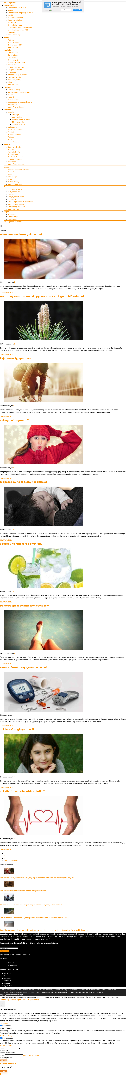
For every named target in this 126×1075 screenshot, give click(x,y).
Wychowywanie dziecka (21, 119)
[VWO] (52, 10)
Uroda (6, 167)
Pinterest (7, 981)
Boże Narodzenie (14, 147)
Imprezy (11, 149)
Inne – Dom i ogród (15, 35)
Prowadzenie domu (15, 17)
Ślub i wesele (13, 154)
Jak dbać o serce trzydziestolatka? (22, 791)
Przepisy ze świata (15, 70)
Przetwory (12, 72)
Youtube (7, 983)
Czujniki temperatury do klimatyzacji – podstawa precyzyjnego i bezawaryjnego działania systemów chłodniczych (44, 930)
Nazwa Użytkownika (7, 1053)
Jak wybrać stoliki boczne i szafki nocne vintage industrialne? (23, 891)
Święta (7, 144)
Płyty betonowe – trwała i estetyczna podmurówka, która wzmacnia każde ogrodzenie (33, 918)
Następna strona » (11, 861)
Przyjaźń (11, 132)
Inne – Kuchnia (13, 84)
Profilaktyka (12, 199)
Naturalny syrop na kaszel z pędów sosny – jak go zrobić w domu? (42, 296)
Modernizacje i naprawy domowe (20, 13)
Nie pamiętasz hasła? (31, 1055)
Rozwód (11, 139)
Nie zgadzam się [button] (33, 1000)
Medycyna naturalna (16, 197)
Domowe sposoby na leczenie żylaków (24, 605)
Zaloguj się (4, 1060)
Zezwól (77, 10)
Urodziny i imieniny (15, 159)
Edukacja (15, 114)
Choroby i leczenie (15, 189)
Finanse (7, 87)
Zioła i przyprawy (14, 80)
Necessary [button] (4, 1023)
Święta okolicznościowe (17, 157)
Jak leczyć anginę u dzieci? (17, 729)
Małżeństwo (12, 127)
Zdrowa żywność (14, 77)
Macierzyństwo (18, 117)
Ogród (10, 15)
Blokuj (66, 10)
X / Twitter (8, 986)
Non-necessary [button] (6, 1035)
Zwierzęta (11, 32)
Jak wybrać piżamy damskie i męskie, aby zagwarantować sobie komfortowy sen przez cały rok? (37, 878)
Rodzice (11, 137)
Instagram (8, 978)
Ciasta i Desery (13, 52)
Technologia (12, 219)
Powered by (47, 10)
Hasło (2, 1055)
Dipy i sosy (12, 57)
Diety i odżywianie (14, 192)
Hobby (6, 37)
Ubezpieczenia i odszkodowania (20, 102)
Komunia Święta (14, 152)
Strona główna (10, 3)
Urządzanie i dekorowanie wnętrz (20, 27)
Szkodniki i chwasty (15, 25)
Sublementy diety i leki (16, 206)
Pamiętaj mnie (7, 1058)
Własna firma (13, 104)
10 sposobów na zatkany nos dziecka (23, 482)
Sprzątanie (12, 22)
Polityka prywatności (8, 1000)
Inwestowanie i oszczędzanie (19, 92)
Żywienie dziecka (18, 124)
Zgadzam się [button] (21, 1000)
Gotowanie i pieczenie (16, 62)
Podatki (11, 97)
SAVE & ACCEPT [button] (6, 1045)
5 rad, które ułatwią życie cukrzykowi (23, 667)
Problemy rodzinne (15, 129)
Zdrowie (7, 187)
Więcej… (7, 212)
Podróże (11, 40)
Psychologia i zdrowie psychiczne (20, 202)
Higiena (10, 194)
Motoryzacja (13, 217)
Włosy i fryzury (13, 182)
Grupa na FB (9, 976)
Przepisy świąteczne (16, 67)
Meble (10, 10)
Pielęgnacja (12, 177)
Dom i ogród (9, 5)
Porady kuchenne (14, 65)
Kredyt (10, 95)
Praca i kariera (13, 99)
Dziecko (11, 112)
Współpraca (12, 965)
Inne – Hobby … (13, 47)
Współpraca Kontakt (13, 222)
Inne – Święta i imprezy (16, 164)
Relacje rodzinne (14, 134)
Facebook (8, 973)
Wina (10, 82)
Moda (10, 174)
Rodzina (7, 110)
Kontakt (11, 963)
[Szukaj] (19, 1048)
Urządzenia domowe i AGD (18, 30)
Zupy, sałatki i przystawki (17, 75)
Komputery (12, 214)
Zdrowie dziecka (18, 122)
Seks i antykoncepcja (16, 204)
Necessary (6, 1026)
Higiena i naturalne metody (18, 169)
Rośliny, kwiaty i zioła (15, 20)
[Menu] (1, 226)
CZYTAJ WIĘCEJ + (6, 293)
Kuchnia (7, 50)
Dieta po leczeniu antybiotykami (21, 234)
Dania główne (13, 55)
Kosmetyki (12, 172)
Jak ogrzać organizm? (14, 420)
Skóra (10, 179)
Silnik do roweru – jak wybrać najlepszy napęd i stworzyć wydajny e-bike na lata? (31, 905)
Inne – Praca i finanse (16, 107)
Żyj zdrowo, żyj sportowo (15, 358)
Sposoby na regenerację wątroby (21, 544)
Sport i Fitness (13, 42)
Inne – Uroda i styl (15, 184)
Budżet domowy (14, 90)
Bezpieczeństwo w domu (17, 8)
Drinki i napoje (13, 60)
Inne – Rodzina (13, 142)
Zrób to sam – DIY (15, 45)
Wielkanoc (12, 162)
